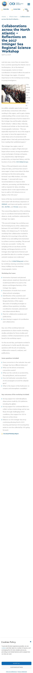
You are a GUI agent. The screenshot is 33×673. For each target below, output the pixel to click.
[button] (30, 641)
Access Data (16, 9)
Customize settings (16, 667)
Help (26, 9)
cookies (4, 648)
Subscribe (6, 9)
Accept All (16, 663)
